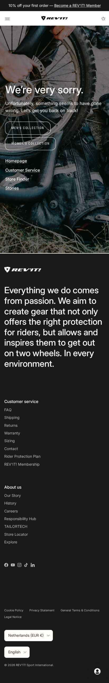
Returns (10, 425)
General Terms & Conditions (80, 610)
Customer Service (22, 170)
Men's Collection (27, 128)
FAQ (8, 409)
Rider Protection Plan (22, 456)
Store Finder (17, 179)
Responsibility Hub (20, 518)
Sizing (9, 440)
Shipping (12, 417)
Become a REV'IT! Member (77, 5)
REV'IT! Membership (22, 464)
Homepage (16, 160)
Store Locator (16, 534)
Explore (10, 542)
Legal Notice (12, 617)
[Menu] (7, 18)
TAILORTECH (15, 526)
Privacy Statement (41, 610)
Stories (12, 188)
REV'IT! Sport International (34, 665)
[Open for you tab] (97, 671)
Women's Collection (30, 143)
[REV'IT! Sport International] (54, 18)
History (10, 503)
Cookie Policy (13, 610)
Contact (11, 448)
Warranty (12, 433)
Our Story (12, 495)
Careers (11, 511)
